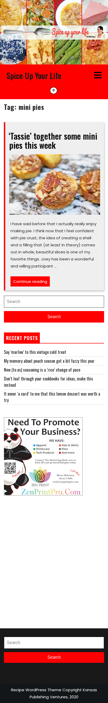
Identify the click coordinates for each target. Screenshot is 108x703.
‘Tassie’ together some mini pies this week (53, 140)
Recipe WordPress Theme (36, 690)
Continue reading (31, 282)
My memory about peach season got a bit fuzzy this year (49, 361)
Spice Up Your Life (34, 75)
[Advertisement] (54, 562)
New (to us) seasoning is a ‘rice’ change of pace (42, 370)
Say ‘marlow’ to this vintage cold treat (35, 352)
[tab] (97, 75)
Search (54, 316)
